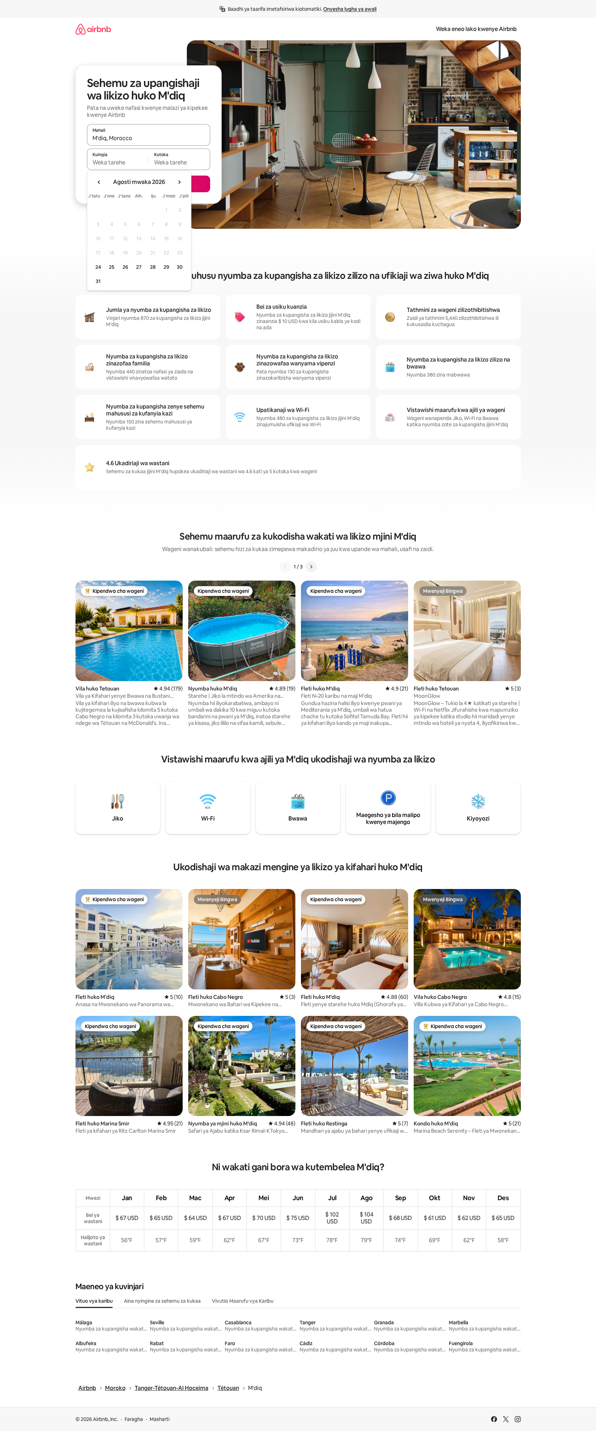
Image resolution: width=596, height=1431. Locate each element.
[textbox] (118, 162)
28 (153, 267)
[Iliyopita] (285, 566)
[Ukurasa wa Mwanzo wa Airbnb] (93, 29)
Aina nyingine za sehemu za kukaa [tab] (162, 1301)
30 (180, 267)
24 (98, 267)
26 (125, 267)
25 (111, 267)
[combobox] (149, 138)
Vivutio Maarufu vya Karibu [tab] (242, 1301)
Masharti (159, 1419)
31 (98, 281)
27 (139, 267)
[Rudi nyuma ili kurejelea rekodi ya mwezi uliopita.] (99, 182)
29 (166, 267)
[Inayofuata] (311, 566)
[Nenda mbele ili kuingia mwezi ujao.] (179, 182)
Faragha (134, 1419)
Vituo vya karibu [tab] (94, 1301)
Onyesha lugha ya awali (349, 9)
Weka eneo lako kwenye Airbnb (476, 29)
